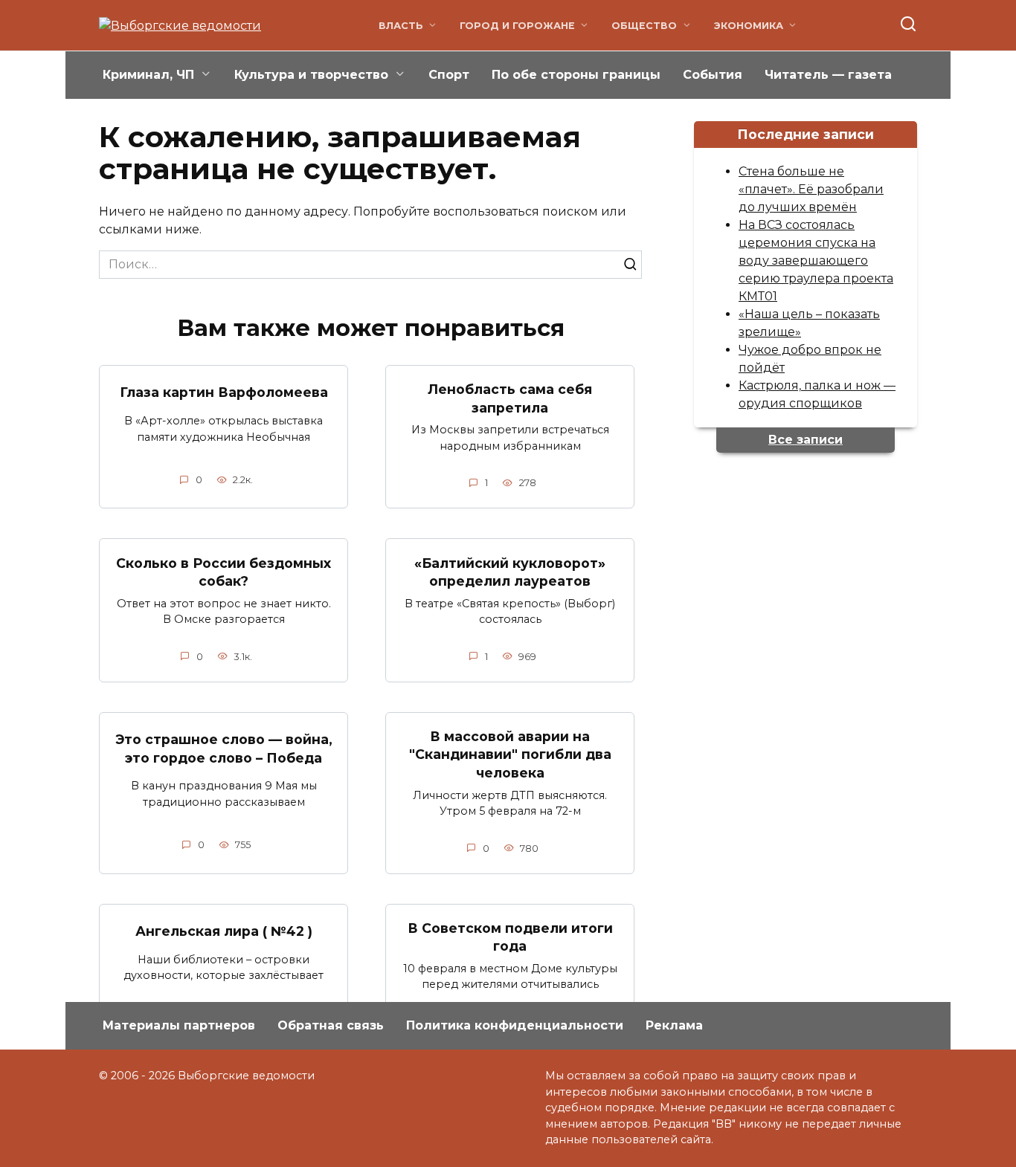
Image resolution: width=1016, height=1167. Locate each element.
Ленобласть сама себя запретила (510, 398)
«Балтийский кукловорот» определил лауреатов (509, 572)
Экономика (748, 25)
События (712, 75)
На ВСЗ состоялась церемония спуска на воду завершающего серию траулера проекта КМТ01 (816, 260)
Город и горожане (517, 25)
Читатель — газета (828, 75)
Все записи (805, 440)
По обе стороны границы (576, 75)
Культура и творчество (311, 75)
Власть (401, 25)
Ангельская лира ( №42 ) (223, 931)
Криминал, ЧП (148, 75)
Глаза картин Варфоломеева (224, 392)
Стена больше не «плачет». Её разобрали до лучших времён (811, 189)
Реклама (674, 1025)
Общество (644, 25)
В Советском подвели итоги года (510, 937)
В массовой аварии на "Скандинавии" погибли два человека (510, 754)
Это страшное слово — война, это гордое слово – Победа (223, 748)
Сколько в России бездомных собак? (223, 572)
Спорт (448, 75)
